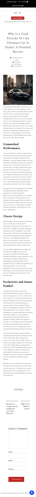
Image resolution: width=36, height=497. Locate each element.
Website (11, 469)
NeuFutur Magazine (10, 493)
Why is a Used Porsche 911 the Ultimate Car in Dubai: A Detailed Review (18, 43)
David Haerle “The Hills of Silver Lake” (14, 22)
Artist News (18, 389)
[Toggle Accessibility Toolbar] (31, 492)
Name (10, 452)
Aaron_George (16, 64)
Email (10, 460)
